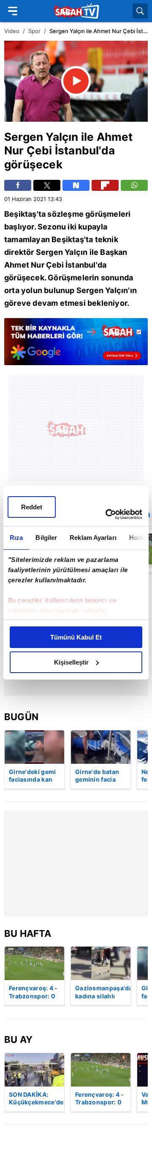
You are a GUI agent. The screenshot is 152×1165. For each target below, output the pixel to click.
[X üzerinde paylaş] (46, 185)
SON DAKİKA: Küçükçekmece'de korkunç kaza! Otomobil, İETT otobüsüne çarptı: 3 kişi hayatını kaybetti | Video (36, 1099)
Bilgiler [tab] (46, 537)
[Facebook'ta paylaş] (17, 185)
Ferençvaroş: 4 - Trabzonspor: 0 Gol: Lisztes (33, 992)
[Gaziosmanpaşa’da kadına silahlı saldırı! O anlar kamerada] (100, 963)
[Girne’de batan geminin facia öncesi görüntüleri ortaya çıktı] (100, 747)
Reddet (31, 507)
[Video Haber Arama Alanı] (140, 11)
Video (11, 31)
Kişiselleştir (71, 662)
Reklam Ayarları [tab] (93, 537)
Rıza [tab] (16, 537)
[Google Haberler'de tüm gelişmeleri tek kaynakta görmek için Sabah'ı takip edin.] (76, 345)
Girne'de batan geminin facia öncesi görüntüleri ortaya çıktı (97, 776)
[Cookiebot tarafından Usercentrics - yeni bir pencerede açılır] (107, 514)
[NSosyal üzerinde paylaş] (76, 185)
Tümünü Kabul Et (76, 637)
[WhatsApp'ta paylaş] (134, 185)
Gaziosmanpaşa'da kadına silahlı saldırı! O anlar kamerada (102, 992)
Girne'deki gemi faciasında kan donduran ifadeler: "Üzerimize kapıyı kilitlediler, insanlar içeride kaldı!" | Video (34, 776)
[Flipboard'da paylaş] (105, 185)
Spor (34, 31)
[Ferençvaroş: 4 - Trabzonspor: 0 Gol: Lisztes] (34, 963)
